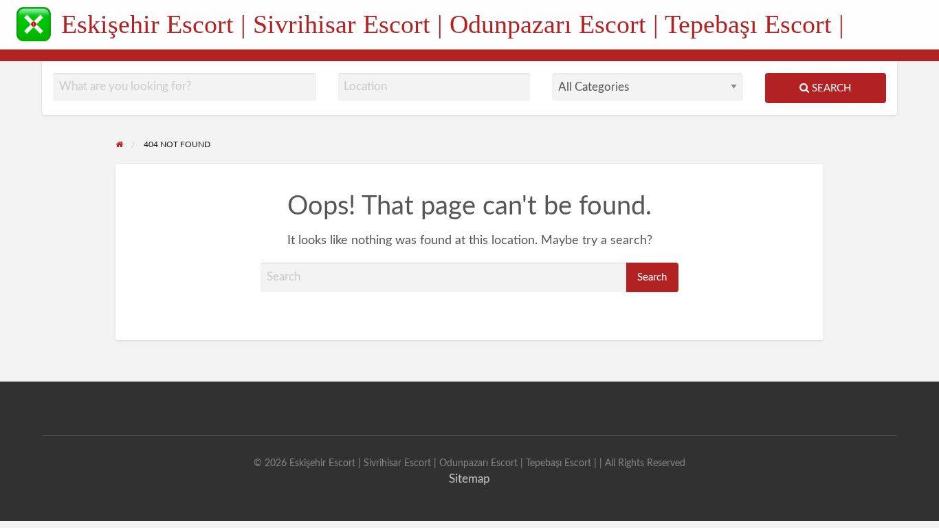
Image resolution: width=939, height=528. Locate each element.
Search (830, 88)
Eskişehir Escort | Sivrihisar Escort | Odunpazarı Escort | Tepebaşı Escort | (452, 24)
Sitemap (469, 479)
